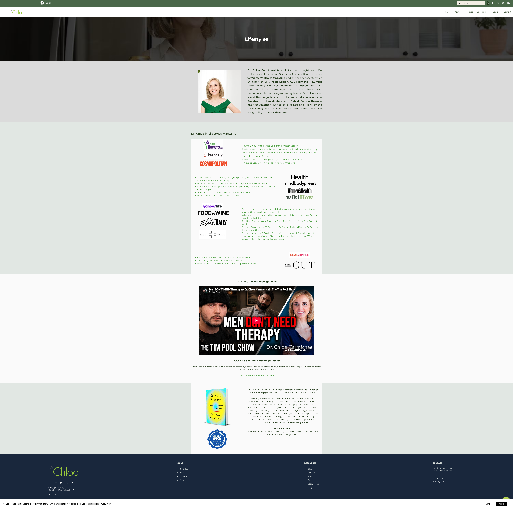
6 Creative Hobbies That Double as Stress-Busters (223, 257)
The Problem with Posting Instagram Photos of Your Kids (272, 159)
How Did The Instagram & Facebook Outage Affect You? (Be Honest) (233, 183)
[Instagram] (497, 3)
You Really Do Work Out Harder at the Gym (220, 260)
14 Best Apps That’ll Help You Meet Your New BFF (223, 192)
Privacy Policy (105, 503)
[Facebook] (492, 3)
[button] (488, 3)
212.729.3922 (440, 479)
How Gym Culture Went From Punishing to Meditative (226, 263)
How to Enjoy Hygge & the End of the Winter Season (270, 146)
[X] (503, 3)
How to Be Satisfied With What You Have (219, 195)
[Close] (509, 504)
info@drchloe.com (443, 481)
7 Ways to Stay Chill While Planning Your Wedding (268, 163)
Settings (489, 503)
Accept (501, 503)
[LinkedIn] (508, 3)
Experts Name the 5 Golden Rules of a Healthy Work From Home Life (278, 233)
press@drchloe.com (248, 369)
